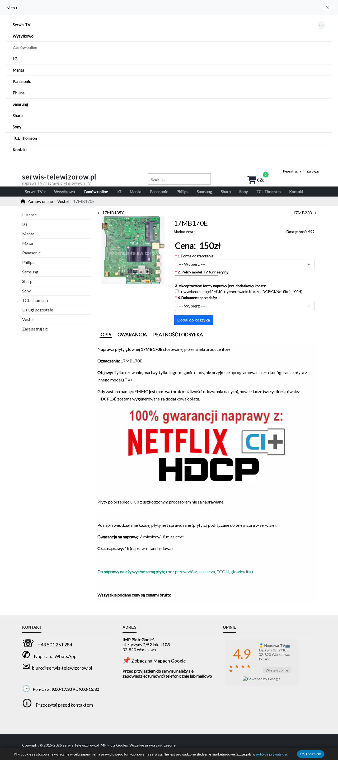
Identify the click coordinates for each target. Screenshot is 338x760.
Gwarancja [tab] (132, 334)
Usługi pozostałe (37, 309)
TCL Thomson (35, 300)
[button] (327, 7)
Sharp (27, 281)
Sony (26, 290)
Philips (28, 262)
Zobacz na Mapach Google (158, 661)
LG (24, 224)
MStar (28, 243)
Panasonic (31, 252)
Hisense (29, 214)
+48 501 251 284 (55, 644)
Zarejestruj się (35, 328)
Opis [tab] (106, 334)
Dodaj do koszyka (193, 319)
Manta (28, 233)
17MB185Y (113, 212)
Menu (11, 7)
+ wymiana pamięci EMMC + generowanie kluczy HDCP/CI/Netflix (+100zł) (241, 291)
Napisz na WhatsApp (55, 656)
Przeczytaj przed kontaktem (64, 705)
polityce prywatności (272, 754)
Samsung (30, 271)
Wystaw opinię (277, 670)
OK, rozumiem (310, 754)
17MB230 (302, 212)
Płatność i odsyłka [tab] (178, 334)
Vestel (191, 231)
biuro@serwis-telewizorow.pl (62, 668)
